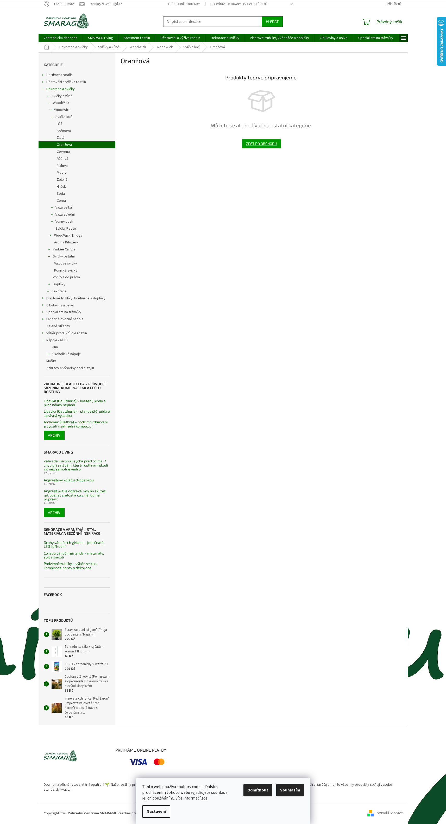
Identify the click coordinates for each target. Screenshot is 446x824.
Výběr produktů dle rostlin (66, 333)
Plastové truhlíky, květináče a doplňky (75, 298)
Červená (63, 151)
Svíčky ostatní (64, 256)
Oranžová (64, 144)
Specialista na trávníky (63, 312)
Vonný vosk (64, 221)
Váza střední (65, 214)
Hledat (272, 21)
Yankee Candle (64, 249)
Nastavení (156, 811)
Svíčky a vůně (62, 96)
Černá (61, 200)
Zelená (62, 179)
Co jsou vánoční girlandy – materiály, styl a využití (74, 555)
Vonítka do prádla (66, 277)
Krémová (64, 131)
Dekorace (59, 291)
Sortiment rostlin (59, 75)
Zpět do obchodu (261, 143)
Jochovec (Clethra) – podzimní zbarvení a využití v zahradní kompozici (76, 424)
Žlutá (61, 137)
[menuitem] (61, 38)
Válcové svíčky (65, 263)
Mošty (51, 361)
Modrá (62, 172)
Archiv (54, 435)
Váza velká (63, 207)
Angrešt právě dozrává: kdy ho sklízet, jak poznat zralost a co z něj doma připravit (75, 495)
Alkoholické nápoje (66, 354)
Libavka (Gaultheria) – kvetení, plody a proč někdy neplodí (75, 403)
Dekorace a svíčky (60, 89)
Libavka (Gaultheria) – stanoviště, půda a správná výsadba (77, 413)
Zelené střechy (58, 326)
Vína (55, 347)
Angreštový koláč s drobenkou (69, 480)
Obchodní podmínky (184, 4)
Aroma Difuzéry (66, 242)
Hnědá (62, 186)
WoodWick (61, 102)
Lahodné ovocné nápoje (65, 319)
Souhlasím (290, 790)
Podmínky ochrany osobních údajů (238, 4)
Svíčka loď (63, 116)
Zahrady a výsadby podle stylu (70, 368)
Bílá (59, 124)
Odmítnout (257, 790)
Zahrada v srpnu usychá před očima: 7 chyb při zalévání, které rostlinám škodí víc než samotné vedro (76, 465)
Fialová (62, 165)
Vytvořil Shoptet (390, 813)
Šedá (61, 193)
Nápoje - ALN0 (56, 340)
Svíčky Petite (65, 228)
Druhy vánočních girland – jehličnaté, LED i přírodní (74, 544)
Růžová (62, 158)
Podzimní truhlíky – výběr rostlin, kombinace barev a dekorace (70, 566)
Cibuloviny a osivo (60, 305)
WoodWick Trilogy (68, 235)
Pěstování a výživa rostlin (66, 82)
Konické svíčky (65, 270)
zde (204, 798)
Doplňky (59, 284)
